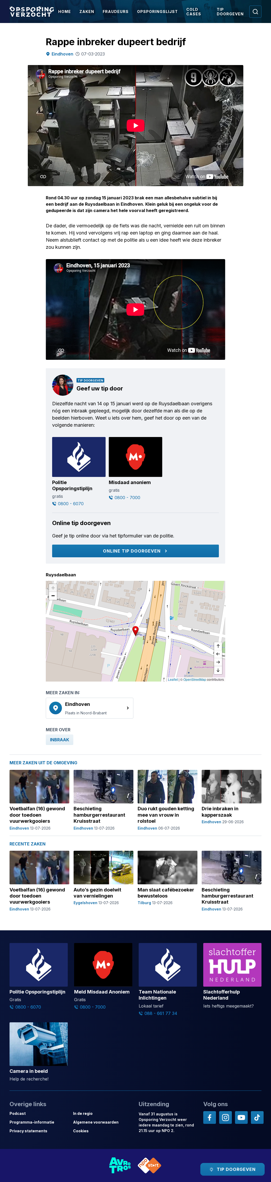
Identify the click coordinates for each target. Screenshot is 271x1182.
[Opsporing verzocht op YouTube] (241, 1117)
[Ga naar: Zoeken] (255, 12)
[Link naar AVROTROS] (120, 1165)
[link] (89, 708)
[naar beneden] (218, 670)
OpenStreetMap (194, 679)
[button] (135, 631)
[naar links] (218, 654)
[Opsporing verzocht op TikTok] (257, 1117)
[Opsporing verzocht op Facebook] (209, 1117)
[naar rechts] (218, 662)
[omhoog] (218, 646)
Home (64, 11)
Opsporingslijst (157, 11)
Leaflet (173, 679)
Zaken (86, 11)
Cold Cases (193, 11)
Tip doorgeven (230, 11)
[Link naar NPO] (149, 1165)
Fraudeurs (116, 11)
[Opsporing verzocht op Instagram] (225, 1117)
